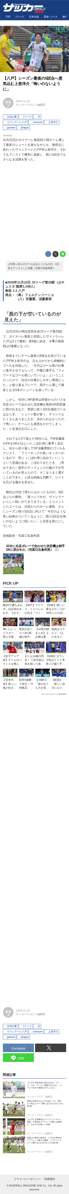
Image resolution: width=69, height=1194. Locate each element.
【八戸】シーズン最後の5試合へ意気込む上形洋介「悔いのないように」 (32, 83)
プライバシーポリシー (27, 1179)
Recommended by (50, 694)
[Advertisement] (34, 206)
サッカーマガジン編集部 (30, 104)
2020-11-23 (23, 101)
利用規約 (49, 1179)
